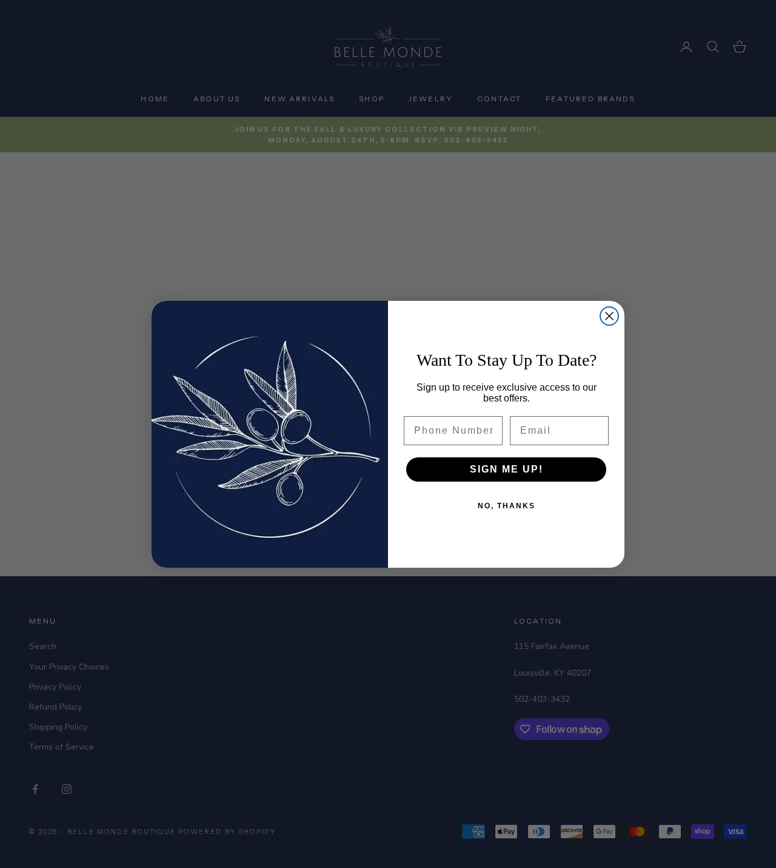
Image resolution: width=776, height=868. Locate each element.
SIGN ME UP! (506, 469)
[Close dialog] (609, 316)
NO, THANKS (506, 506)
